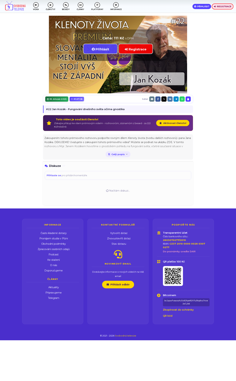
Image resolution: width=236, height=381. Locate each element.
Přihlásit (203, 6)
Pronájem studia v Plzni (53, 238)
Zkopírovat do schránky (178, 309)
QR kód (167, 315)
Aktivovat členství (174, 123)
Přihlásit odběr (120, 284)
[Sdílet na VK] (170, 99)
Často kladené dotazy (54, 233)
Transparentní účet (175, 232)
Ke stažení (53, 259)
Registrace (224, 6)
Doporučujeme (53, 270)
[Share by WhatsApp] (182, 99)
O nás (53, 265)
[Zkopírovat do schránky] (188, 99)
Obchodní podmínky (53, 243)
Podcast (54, 254)
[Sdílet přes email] (151, 99)
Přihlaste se (54, 175)
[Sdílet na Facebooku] (158, 99)
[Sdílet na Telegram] (176, 99)
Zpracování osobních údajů (54, 249)
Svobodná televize (125, 335)
